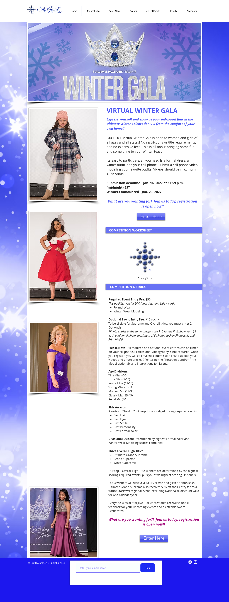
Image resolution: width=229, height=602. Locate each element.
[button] (114, 11)
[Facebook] (190, 562)
